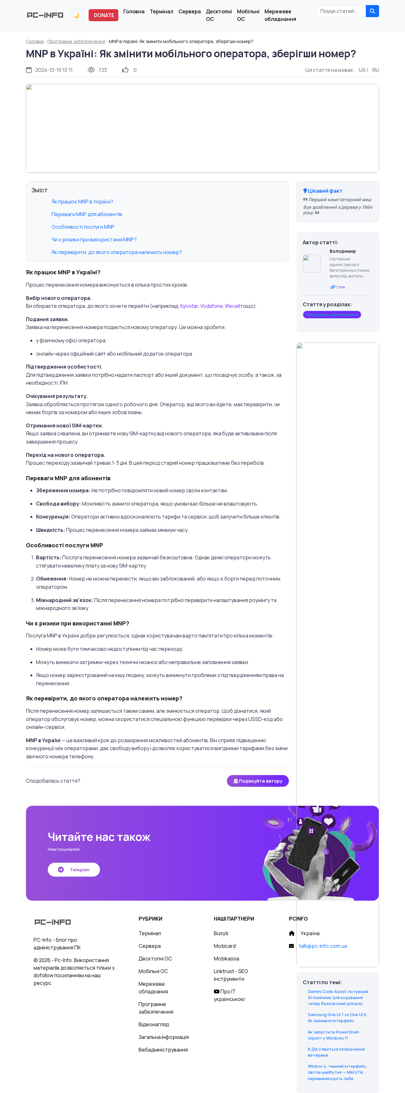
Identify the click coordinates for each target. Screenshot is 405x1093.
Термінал (161, 11)
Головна (134, 11)
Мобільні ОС (248, 15)
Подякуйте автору (260, 781)
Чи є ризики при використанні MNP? (94, 239)
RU (375, 69)
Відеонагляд (154, 1024)
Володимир (343, 251)
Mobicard (225, 945)
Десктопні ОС (219, 15)
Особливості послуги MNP (83, 226)
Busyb (221, 933)
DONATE (104, 15)
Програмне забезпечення (76, 41)
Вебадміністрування (163, 1049)
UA (362, 69)
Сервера (189, 11)
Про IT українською (229, 995)
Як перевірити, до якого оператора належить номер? (117, 252)
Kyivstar (189, 305)
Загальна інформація (164, 1037)
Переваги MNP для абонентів (87, 214)
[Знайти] (372, 11)
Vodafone (211, 305)
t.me (340, 287)
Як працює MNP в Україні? (82, 201)
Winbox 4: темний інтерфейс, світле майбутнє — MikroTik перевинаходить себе (337, 1072)
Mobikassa (226, 958)
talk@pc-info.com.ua (323, 945)
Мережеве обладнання (280, 15)
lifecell (232, 305)
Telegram (79, 870)
